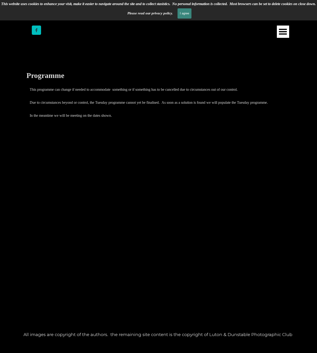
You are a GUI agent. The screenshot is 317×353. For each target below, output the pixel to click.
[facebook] (36, 30)
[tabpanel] (158, 102)
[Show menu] (283, 32)
